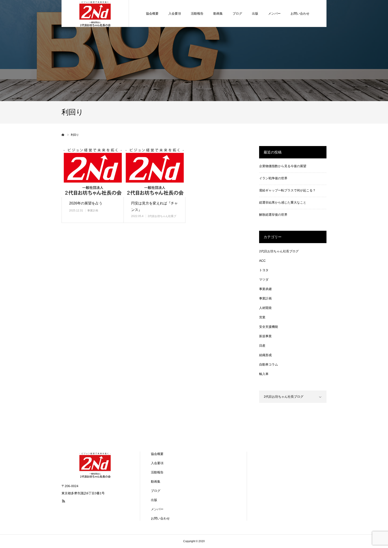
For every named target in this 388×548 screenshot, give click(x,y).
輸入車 (264, 374)
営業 (262, 317)
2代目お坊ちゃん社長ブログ (279, 251)
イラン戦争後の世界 (273, 178)
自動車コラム (268, 364)
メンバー (274, 13)
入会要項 (174, 13)
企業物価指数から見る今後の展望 (282, 166)
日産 (262, 345)
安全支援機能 (268, 326)
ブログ (237, 13)
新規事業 (265, 336)
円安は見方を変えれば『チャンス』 (154, 206)
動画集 (218, 13)
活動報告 (197, 13)
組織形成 (265, 355)
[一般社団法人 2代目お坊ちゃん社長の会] (95, 13)
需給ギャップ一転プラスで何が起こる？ (287, 190)
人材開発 (265, 308)
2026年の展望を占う (85, 203)
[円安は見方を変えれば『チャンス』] (154, 171)
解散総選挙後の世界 (273, 214)
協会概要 (152, 13)
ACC (262, 260)
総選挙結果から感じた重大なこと (282, 202)
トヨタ (264, 270)
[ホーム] (63, 135)
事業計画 (92, 210)
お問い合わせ (300, 13)
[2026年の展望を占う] (92, 171)
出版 (255, 13)
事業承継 (265, 289)
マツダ (264, 279)
